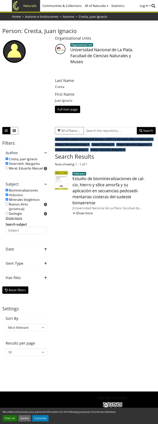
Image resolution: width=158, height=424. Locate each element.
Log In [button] (144, 6)
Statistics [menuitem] (117, 6)
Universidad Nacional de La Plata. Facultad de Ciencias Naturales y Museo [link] (101, 55)
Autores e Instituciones (42, 16)
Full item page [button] (67, 109)
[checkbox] (7, 159)
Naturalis (30, 6)
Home (16, 16)
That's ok (10, 418)
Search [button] (147, 131)
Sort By (12, 318)
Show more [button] (14, 218)
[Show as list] (6, 130)
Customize (40, 418)
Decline (24, 418)
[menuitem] (96, 6)
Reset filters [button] (17, 290)
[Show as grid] (14, 130)
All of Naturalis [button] (95, 6)
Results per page (20, 343)
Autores (68, 16)
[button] (153, 5)
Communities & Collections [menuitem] (62, 6)
